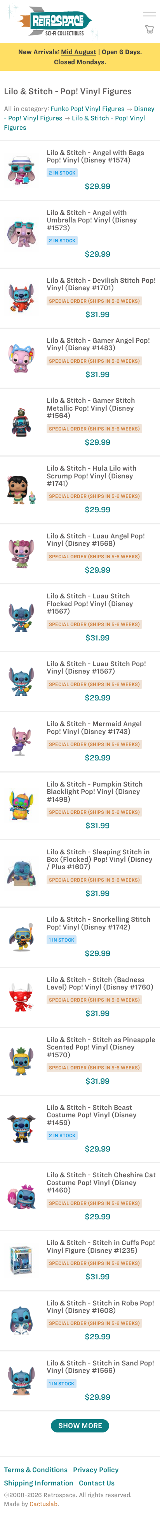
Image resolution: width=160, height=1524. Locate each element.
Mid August (78, 51)
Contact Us (97, 1483)
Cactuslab (43, 1504)
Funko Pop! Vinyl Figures (87, 108)
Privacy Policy (96, 1469)
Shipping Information (38, 1483)
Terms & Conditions (36, 1469)
